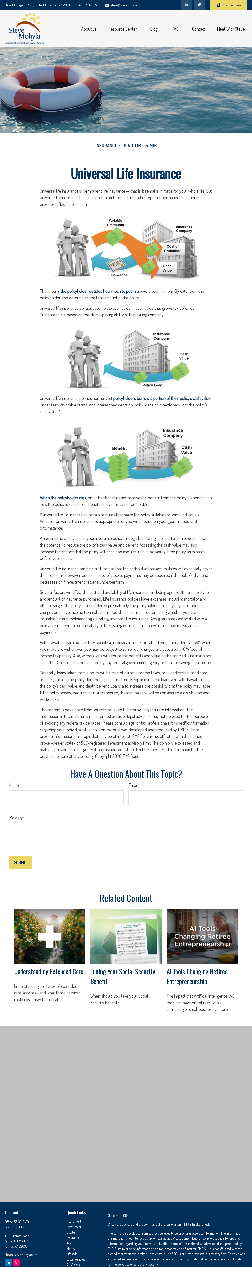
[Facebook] (199, 5)
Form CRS (122, 1215)
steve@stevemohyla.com (127, 5)
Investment (74, 1227)
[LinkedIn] (186, 5)
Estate (71, 1232)
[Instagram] (16, 1262)
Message (16, 817)
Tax (69, 1243)
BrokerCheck (201, 1224)
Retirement (74, 1221)
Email (133, 785)
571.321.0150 (91, 5)
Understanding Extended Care (48, 971)
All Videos (73, 1265)
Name (14, 785)
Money (71, 1248)
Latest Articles (76, 1259)
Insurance (73, 1237)
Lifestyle (72, 1254)
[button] (89, 28)
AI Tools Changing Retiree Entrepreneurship (197, 976)
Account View (232, 5)
